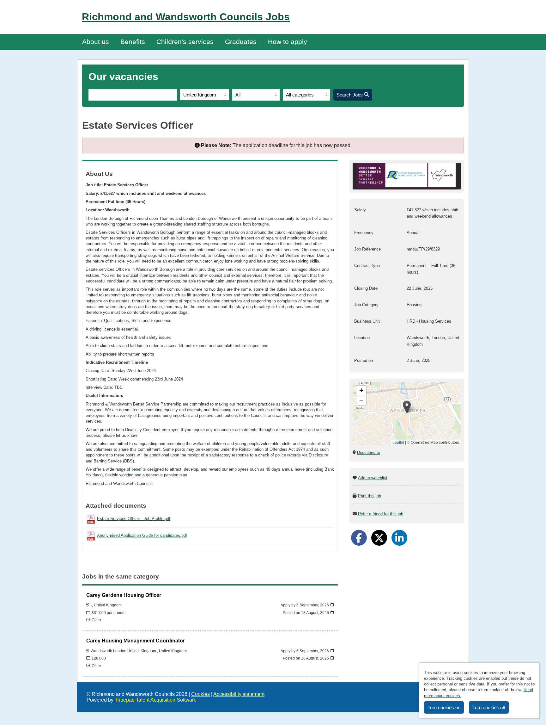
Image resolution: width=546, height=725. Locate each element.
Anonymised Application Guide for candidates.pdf (142, 535)
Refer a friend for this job (380, 513)
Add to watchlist (372, 477)
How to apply (287, 41)
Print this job (369, 495)
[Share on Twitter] (379, 538)
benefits (138, 469)
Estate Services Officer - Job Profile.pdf (133, 518)
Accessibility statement (238, 694)
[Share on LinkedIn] (399, 538)
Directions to (368, 452)
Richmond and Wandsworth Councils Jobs (186, 16)
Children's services (185, 41)
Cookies (200, 694)
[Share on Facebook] (359, 538)
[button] (407, 406)
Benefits (132, 41)
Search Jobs (350, 94)
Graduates (241, 41)
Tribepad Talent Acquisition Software (156, 700)
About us (95, 41)
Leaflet (398, 442)
